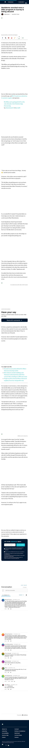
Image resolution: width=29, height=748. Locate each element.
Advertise (4, 731)
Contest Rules (18, 735)
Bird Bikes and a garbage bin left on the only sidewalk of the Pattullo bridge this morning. (14, 104)
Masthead (17, 733)
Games (4, 737)
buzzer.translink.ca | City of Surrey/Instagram (9, 34)
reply (6, 608)
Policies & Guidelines (20, 731)
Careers (17, 737)
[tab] (5, 595)
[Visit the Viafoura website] (25, 715)
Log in (22, 585)
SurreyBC (17, 108)
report (25, 608)
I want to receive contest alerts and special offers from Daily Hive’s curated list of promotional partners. (14, 548)
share (22, 608)
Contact (17, 729)
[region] (14, 650)
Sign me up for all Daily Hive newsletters (14, 551)
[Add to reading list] (23, 38)
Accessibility (5, 733)
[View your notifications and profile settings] (26, 595)
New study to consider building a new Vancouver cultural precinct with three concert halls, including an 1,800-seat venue (15, 374)
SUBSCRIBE (20, 544)
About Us (4, 729)
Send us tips (5, 735)
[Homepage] (5, 724)
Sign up (25, 585)
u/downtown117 (9, 108)
